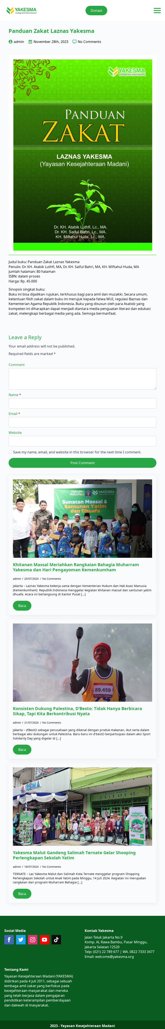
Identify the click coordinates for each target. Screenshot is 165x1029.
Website (15, 432)
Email (14, 413)
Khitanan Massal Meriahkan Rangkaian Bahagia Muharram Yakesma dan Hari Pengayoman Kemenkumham (76, 567)
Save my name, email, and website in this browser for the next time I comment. (77, 452)
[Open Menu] (157, 10)
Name (15, 394)
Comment (17, 364)
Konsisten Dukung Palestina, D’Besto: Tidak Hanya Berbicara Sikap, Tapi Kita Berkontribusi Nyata (77, 711)
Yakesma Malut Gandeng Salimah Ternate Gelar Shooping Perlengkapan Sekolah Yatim (74, 855)
